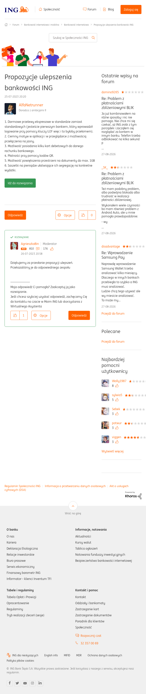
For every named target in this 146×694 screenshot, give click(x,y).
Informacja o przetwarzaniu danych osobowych (75, 486)
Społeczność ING (6, 24)
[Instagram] (32, 683)
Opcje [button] (68, 215)
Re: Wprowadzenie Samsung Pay (117, 255)
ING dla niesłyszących (25, 655)
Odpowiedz (15, 215)
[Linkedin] (40, 683)
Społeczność (52, 9)
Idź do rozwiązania (20, 183)
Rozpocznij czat (91, 636)
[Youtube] (25, 683)
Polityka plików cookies (20, 660)
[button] (83, 215)
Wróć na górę (73, 513)
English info (51, 655)
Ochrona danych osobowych (105, 655)
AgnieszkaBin (30, 244)
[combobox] (73, 37)
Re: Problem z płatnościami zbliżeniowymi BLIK (118, 103)
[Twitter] (17, 683)
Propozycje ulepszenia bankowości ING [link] (113, 24)
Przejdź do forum (113, 313)
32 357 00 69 (89, 643)
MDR (79, 655)
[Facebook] (10, 683)
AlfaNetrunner (31, 105)
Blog (111, 9)
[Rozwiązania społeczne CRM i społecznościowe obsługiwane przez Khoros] (133, 495)
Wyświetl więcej (113, 451)
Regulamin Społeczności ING (22, 486)
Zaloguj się (131, 9)
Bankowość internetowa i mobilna (41, 24)
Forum (92, 9)
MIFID (67, 655)
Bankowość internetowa (76, 24)
